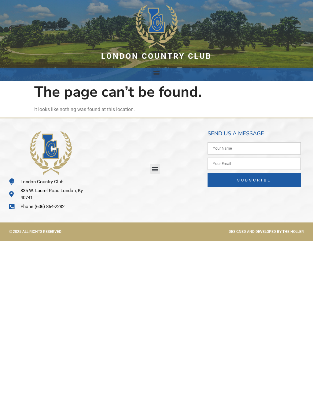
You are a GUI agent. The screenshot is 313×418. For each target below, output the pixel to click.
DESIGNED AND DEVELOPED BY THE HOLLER (266, 232)
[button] (157, 73)
